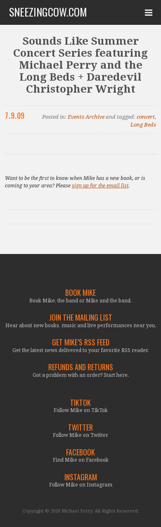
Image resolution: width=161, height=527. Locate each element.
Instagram (80, 477)
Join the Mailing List (80, 317)
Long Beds (143, 124)
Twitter (80, 427)
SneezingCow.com (48, 12)
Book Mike (80, 292)
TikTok (80, 402)
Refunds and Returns (80, 367)
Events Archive (86, 116)
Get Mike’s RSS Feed (80, 342)
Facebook (80, 452)
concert (146, 116)
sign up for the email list (100, 185)
